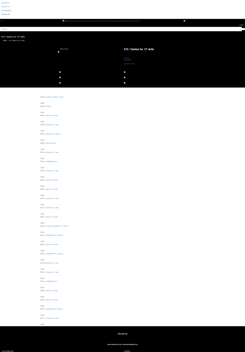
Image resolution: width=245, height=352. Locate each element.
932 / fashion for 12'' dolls (50, 303)
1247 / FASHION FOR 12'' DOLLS (54, 312)
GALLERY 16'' (6, 7)
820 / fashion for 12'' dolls (50, 293)
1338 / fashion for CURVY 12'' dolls (54, 100)
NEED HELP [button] (127, 60)
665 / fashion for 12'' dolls (50, 183)
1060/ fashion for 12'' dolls (50, 266)
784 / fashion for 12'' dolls (50, 118)
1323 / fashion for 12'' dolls (51, 128)
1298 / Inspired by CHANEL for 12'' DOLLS (57, 229)
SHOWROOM (6, 14)
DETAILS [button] (126, 58)
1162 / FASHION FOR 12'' (51, 164)
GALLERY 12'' (6, 3)
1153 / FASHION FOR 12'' (51, 284)
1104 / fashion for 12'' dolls (51, 321)
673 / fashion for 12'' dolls (16, 40)
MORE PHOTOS (64, 49)
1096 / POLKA (46, 109)
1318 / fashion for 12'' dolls (51, 174)
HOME (5, 40)
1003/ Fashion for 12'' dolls (51, 155)
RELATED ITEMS (130, 64)
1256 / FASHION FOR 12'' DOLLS (54, 238)
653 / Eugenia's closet (49, 146)
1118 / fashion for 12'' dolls (51, 211)
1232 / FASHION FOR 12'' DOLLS (54, 257)
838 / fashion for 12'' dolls (50, 247)
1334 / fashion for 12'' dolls (51, 275)
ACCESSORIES (6, 10)
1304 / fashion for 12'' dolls (51, 201)
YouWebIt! (127, 351)
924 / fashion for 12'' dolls (50, 192)
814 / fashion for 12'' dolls (50, 220)
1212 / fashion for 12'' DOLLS (52, 137)
